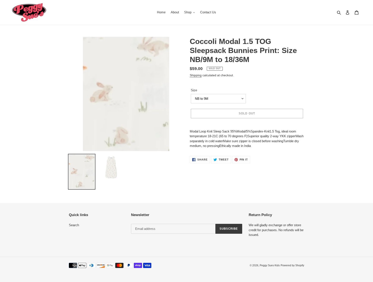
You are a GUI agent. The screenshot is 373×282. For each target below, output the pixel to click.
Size (194, 90)
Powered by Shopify (292, 265)
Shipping (196, 75)
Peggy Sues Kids (270, 265)
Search (74, 225)
